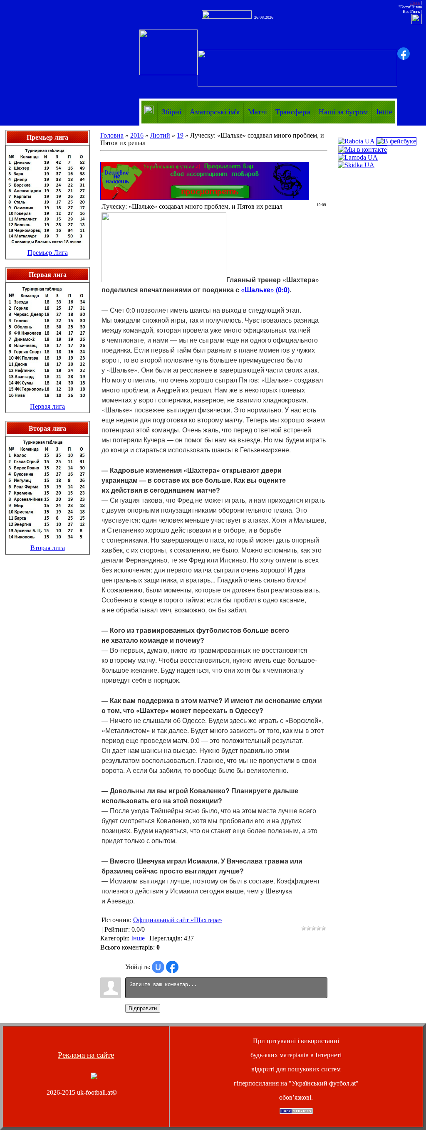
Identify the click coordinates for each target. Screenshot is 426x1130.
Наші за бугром (343, 112)
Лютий (160, 135)
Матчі (257, 112)
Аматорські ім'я (215, 112)
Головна (112, 135)
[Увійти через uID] (158, 967)
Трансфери (292, 112)
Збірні (171, 112)
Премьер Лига (47, 252)
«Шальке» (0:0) (265, 289)
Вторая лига (47, 547)
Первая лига (47, 406)
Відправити (143, 1008)
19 (180, 135)
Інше (384, 111)
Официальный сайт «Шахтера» (177, 919)
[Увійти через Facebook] (403, 53)
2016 (137, 135)
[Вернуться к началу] (94, 1077)
